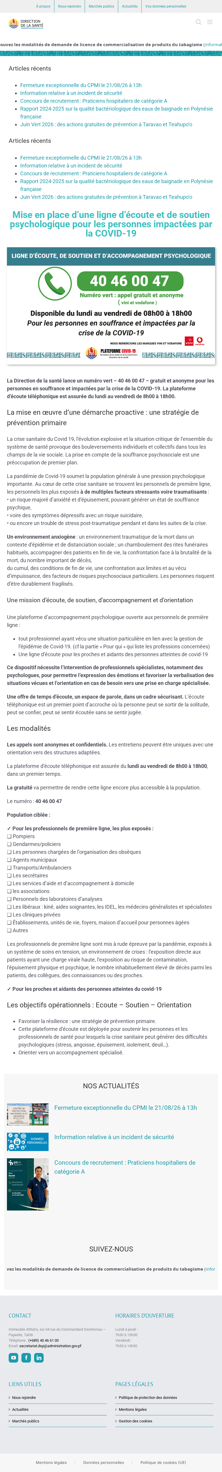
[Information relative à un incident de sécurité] (28, 1142)
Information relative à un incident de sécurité (71, 93)
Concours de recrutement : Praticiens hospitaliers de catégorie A (93, 101)
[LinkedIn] (39, 1358)
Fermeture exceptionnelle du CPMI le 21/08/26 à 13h (81, 85)
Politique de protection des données (148, 1398)
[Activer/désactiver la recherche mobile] (198, 22)
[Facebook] (26, 1358)
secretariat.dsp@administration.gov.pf (50, 1346)
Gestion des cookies (135, 1421)
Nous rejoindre (24, 1398)
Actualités (20, 1409)
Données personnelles (103, 1462)
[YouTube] (13, 1358)
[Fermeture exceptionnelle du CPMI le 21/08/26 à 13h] (28, 1114)
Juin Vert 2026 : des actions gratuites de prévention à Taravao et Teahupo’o (106, 124)
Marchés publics (25, 1421)
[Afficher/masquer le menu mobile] (210, 22)
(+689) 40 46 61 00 (43, 1340)
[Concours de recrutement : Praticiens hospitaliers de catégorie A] (28, 1184)
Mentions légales (133, 1409)
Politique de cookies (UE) (163, 1462)
